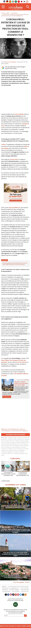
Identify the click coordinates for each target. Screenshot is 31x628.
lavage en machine (20, 447)
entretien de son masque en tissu (13, 445)
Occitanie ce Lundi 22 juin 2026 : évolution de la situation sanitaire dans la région (15, 576)
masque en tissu (12, 439)
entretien (19, 437)
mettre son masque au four (9, 449)
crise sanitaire (19, 114)
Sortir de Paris (25, 591)
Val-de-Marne (22, 362)
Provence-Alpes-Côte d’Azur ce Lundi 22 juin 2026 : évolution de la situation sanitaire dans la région (15, 530)
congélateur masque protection (15, 452)
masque (10, 437)
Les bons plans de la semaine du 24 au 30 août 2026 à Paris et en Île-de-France (15, 263)
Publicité (4, 586)
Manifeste (5, 589)
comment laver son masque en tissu (13, 441)
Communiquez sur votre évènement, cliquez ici (14, 431)
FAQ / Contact (25, 588)
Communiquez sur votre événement (18, 586)
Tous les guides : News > (21, 582)
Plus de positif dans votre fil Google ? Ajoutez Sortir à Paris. (15, 67)
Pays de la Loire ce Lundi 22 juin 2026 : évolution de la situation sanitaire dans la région (15, 554)
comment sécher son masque (9, 453)
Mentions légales (14, 589)
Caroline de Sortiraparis (9, 62)
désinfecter (20, 439)
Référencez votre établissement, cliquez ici (13, 429)
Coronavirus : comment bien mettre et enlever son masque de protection (8, 474)
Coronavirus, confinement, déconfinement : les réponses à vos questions (22, 474)
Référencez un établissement (10, 588)
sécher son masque (22, 449)
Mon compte (15, 591)
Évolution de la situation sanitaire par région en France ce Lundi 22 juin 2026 (15, 506)
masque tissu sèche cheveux (9, 450)
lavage (15, 437)
